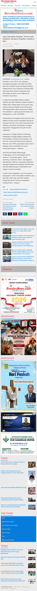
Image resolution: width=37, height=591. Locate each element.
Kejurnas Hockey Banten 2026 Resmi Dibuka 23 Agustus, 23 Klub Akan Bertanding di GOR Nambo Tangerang (23, 258)
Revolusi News (6, 529)
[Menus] (35, 2)
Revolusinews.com (17, 79)
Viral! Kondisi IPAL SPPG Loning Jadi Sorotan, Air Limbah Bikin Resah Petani (23, 230)
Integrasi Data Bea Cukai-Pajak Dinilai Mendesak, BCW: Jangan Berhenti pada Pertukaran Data (23, 237)
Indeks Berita (17, 587)
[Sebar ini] (5, 213)
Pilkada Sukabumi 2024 (10, 195)
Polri (3, 518)
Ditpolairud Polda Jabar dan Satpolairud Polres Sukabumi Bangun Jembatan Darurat (10, 206)
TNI (3, 536)
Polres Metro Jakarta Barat (10, 525)
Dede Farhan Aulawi (8, 521)
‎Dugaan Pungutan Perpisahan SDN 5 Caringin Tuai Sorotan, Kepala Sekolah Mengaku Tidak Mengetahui (23, 243)
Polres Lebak (6, 532)
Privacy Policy (4, 588)
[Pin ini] (15, 213)
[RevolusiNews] (8, 1)
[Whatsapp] (25, 213)
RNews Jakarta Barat (8, 540)
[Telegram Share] (20, 213)
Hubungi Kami (25, 587)
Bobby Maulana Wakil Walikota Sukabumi (16, 192)
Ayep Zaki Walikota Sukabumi (18, 189)
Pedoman (12, 588)
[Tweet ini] (10, 213)
